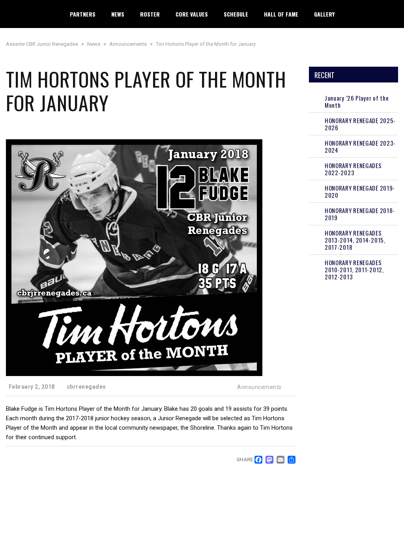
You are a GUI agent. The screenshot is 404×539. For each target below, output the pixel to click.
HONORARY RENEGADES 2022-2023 (353, 169)
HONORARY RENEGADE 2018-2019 (360, 214)
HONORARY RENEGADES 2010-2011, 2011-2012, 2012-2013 (354, 269)
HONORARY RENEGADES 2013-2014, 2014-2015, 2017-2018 (355, 240)
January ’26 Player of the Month (357, 101)
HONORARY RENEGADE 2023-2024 (360, 146)
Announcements (259, 387)
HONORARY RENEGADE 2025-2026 (360, 124)
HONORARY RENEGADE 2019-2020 (360, 191)
